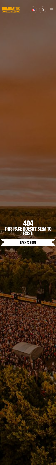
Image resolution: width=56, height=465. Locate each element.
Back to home (28, 242)
